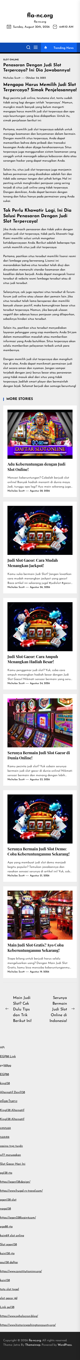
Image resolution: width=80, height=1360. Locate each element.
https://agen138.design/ (15, 1181)
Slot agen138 (8, 1244)
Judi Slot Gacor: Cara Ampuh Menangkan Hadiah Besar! (32, 659)
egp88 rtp (6, 1226)
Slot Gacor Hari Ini (12, 1164)
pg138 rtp (6, 1173)
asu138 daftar (9, 1262)
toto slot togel (9, 1289)
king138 (5, 1083)
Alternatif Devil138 (12, 1092)
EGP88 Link (8, 1056)
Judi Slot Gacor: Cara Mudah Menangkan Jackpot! (32, 563)
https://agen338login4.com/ (18, 1217)
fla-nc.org (40, 16)
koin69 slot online (12, 1235)
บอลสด (4, 1137)
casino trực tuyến (11, 1146)
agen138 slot (8, 1199)
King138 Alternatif (12, 1110)
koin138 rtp (7, 1253)
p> (1, 1065)
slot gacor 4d (8, 1298)
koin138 (5, 1280)
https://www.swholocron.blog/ (19, 1316)
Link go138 (7, 1307)
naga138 (5, 1208)
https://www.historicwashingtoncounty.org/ (28, 1325)
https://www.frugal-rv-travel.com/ (21, 1190)
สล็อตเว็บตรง (8, 1101)
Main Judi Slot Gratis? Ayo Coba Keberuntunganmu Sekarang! (35, 947)
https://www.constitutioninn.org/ (21, 1271)
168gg (7, 1065)
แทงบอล (5, 1128)
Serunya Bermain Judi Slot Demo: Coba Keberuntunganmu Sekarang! (38, 851)
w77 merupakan (10, 1155)
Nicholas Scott (11, 78)
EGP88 (4, 1074)
